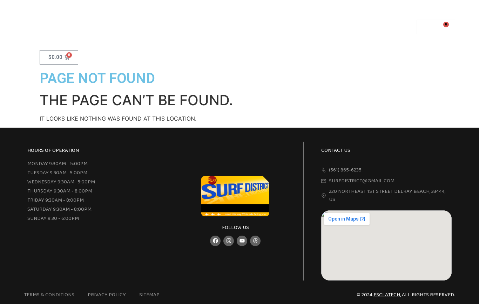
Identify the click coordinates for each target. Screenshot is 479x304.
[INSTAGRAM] (228, 241)
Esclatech (386, 295)
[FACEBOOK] (215, 241)
